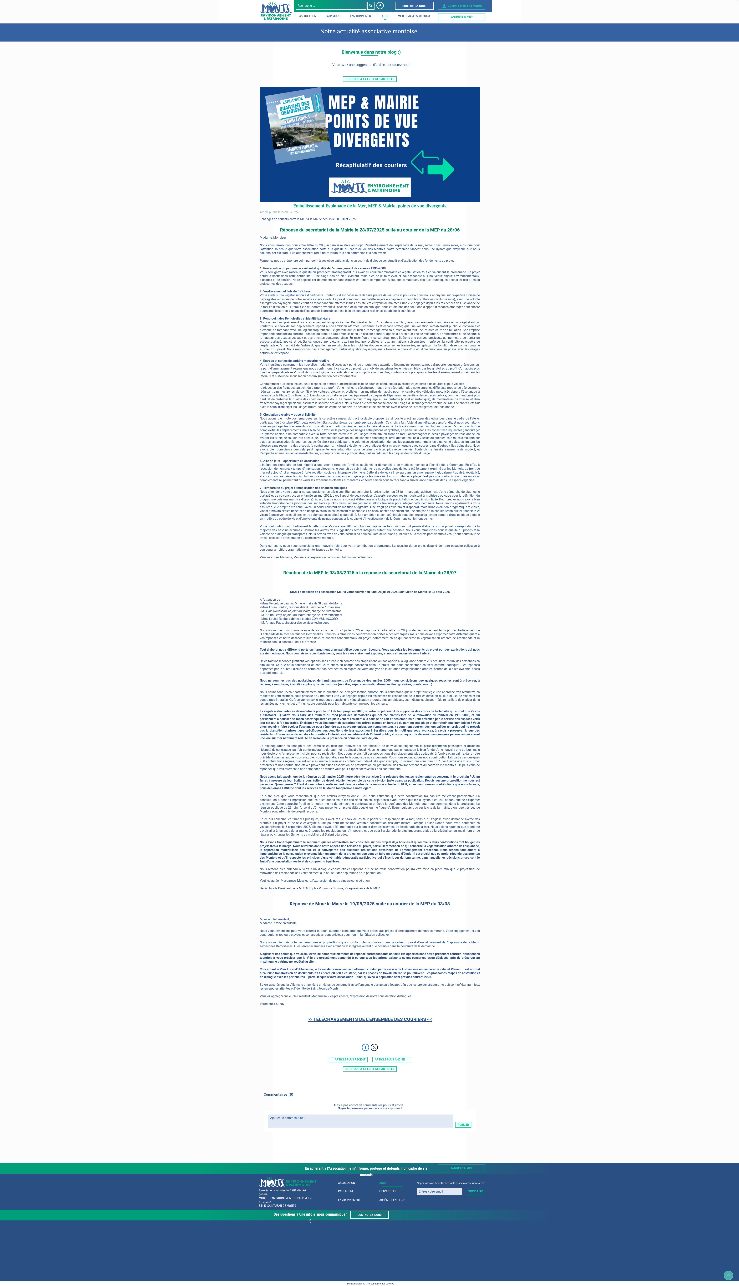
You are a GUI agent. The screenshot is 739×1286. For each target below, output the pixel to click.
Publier (463, 1124)
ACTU (385, 16)
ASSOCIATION (307, 16)
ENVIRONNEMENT (361, 16)
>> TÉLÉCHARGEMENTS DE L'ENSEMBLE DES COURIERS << (370, 1019)
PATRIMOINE (333, 16)
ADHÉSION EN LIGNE (392, 1200)
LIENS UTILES (387, 1191)
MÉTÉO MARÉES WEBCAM (414, 16)
